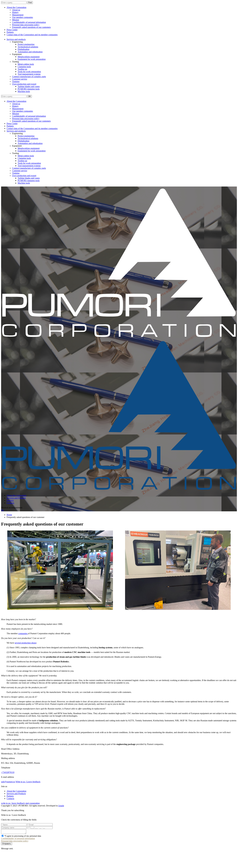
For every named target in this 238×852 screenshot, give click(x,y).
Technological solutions (28, 47)
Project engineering (26, 44)
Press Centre (12, 30)
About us (16, 10)
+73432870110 (7, 772)
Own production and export (24, 84)
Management (17, 15)
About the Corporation (16, 7)
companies (23, 633)
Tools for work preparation (29, 71)
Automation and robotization (30, 52)
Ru (2, 510)
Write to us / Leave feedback (28, 782)
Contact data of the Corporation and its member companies (32, 34)
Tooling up (22, 69)
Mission (15, 20)
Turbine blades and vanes (29, 86)
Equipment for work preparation (32, 59)
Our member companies (22, 17)
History (15, 12)
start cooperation (32, 803)
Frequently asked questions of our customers (31, 27)
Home (9, 515)
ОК (29, 96)
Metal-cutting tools (26, 64)
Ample (61, 805)
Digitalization (23, 49)
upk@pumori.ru (8, 782)
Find (30, 3)
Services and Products (16, 498)
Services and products (16, 39)
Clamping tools (24, 66)
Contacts (10, 503)
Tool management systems (29, 74)
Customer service (19, 79)
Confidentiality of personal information (29, 22)
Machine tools (24, 91)
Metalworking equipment (29, 57)
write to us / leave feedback (13, 803)
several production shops (25, 643)
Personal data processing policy (25, 25)
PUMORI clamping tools (29, 89)
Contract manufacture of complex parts (29, 76)
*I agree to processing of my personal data (22, 836)
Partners (10, 32)
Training (15, 81)
